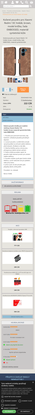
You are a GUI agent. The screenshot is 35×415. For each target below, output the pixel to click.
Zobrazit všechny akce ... (17, 317)
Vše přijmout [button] (9, 411)
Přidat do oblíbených (10, 94)
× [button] (33, 382)
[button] (17, 408)
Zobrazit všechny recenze (10, 367)
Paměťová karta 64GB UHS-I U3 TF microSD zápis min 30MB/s (17, 273)
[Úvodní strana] (7, 3)
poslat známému (8, 120)
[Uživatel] (18, 3)
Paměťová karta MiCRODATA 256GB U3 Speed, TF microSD (17, 295)
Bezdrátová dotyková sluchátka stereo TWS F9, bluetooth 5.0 (17, 251)
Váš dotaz (6, 117)
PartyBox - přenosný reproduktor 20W (17, 229)
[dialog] (17, 397)
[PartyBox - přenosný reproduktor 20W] (17, 236)
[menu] (2, 2)
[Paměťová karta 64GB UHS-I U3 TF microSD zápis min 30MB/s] (17, 281)
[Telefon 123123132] (22, 4)
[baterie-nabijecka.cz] (17, 216)
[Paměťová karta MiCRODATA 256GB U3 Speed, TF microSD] (17, 302)
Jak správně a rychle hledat (12, 186)
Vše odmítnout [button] (25, 411)
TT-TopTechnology (26, 100)
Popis (4, 114)
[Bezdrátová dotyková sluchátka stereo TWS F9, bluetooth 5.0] (17, 258)
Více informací (24, 393)
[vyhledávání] (27, 3)
